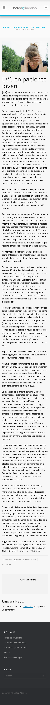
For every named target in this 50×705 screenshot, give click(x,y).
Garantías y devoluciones (16, 647)
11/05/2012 (8, 560)
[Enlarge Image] (25, 56)
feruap (18, 560)
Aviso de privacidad (13, 637)
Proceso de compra (13, 657)
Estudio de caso (30, 560)
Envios (7, 652)
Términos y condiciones (15, 642)
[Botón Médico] (25, 7)
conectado (28, 606)
